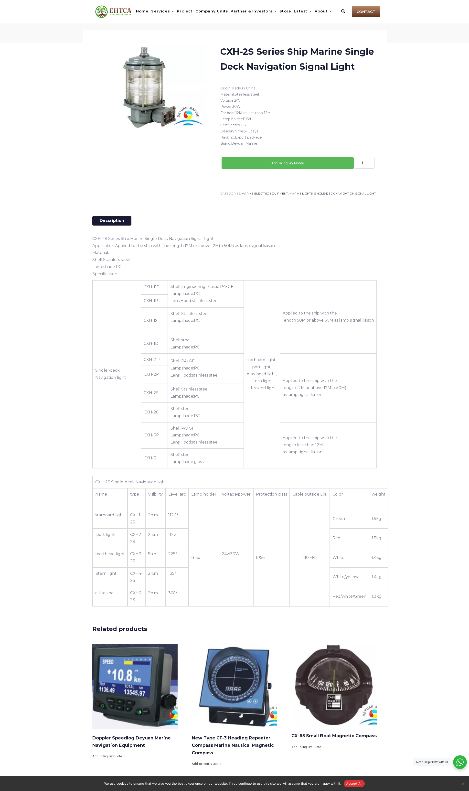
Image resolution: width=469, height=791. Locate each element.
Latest (300, 11)
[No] (462, 783)
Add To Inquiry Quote (287, 163)
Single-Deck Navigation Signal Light (345, 193)
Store (285, 11)
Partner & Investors (251, 11)
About (321, 11)
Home (142, 11)
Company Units (211, 11)
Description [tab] (112, 220)
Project (184, 11)
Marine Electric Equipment (265, 193)
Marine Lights (301, 193)
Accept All (354, 783)
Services (160, 11)
